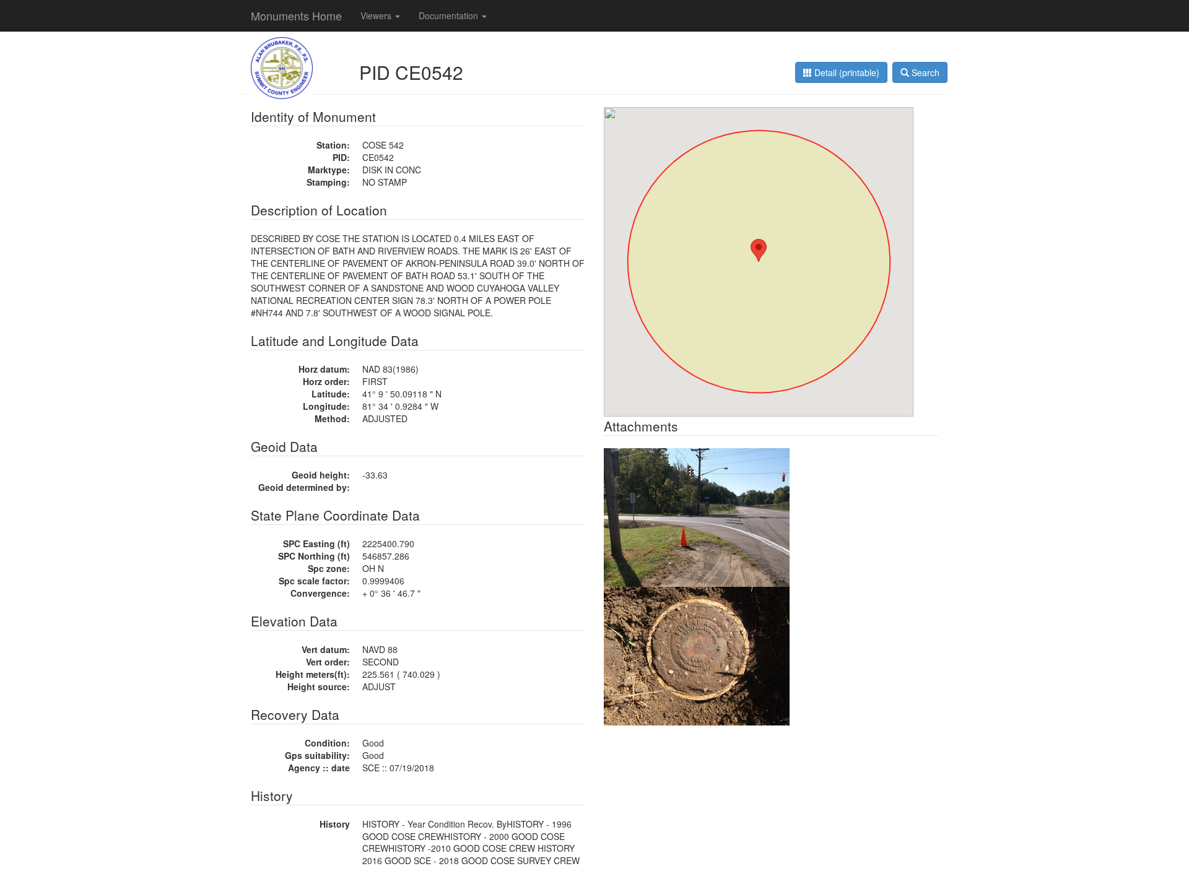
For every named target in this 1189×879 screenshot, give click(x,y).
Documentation (450, 15)
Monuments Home (296, 15)
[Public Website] (282, 67)
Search (924, 72)
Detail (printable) (845, 72)
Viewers (377, 15)
